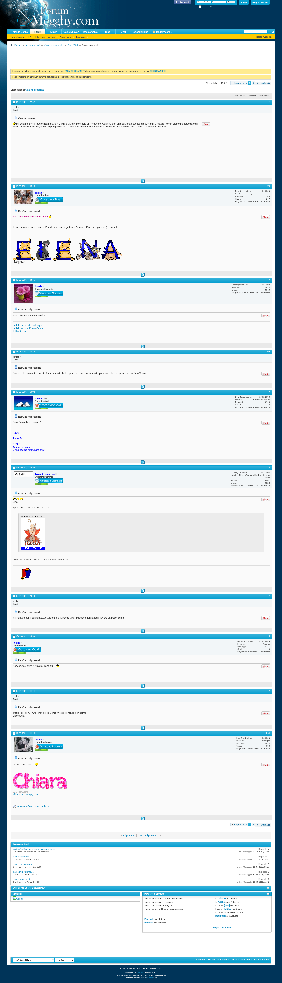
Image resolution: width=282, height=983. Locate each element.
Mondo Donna (20, 32)
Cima (266, 959)
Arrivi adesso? (33, 45)
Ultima (264, 83)
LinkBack (239, 96)
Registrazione (260, 2)
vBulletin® (140, 973)
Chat (123, 32)
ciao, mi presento (21, 857)
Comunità (51, 37)
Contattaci (201, 959)
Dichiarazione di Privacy (250, 959)
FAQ (30, 37)
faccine (221, 902)
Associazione (140, 32)
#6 (268, 467)
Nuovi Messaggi (19, 37)
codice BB (222, 898)
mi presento (129, 835)
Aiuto (244, 2)
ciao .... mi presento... (148, 835)
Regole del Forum (222, 928)
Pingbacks (149, 919)
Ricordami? (206, 7)
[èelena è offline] (23, 197)
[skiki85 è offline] (23, 744)
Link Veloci (81, 37)
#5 (268, 392)
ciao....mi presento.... (23, 872)
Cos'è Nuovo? (71, 32)
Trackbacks (220, 916)
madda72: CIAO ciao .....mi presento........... (34, 849)
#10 (268, 733)
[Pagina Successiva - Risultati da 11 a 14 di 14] (257, 83)
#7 (268, 596)
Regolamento (90, 32)
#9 (268, 691)
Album (53, 32)
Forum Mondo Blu (217, 959)
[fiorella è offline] (23, 293)
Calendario (40, 37)
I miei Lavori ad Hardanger (27, 325)
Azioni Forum (66, 37)
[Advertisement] (80, 56)
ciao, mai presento (22, 879)
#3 (268, 280)
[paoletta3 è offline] (23, 403)
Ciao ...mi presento (53, 45)
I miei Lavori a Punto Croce (28, 328)
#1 (268, 102)
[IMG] (227, 905)
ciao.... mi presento (22, 864)
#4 (268, 351)
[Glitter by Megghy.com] (26, 794)
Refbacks (148, 923)
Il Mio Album (19, 331)
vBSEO (150, 978)
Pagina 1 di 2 (240, 83)
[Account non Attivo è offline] (23, 474)
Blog (107, 32)
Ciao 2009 (73, 45)
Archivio (232, 959)
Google (19, 899)
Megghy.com (163, 32)
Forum (37, 32)
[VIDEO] (228, 909)
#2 (268, 186)
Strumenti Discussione (257, 96)
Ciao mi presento (34, 89)
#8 (268, 636)
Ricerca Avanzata (263, 37)
